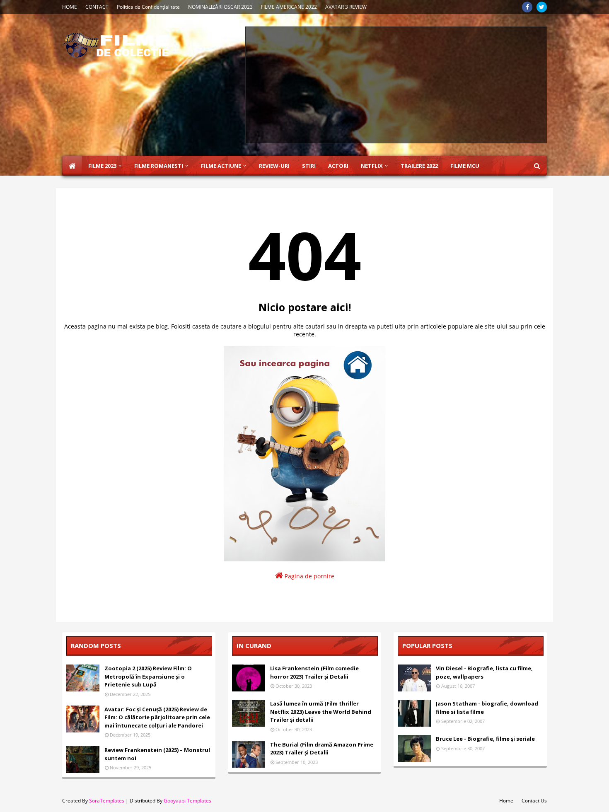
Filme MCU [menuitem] (464, 165)
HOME (69, 6)
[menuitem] (72, 166)
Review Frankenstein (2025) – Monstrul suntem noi (157, 754)
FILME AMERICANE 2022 (289, 6)
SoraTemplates (106, 800)
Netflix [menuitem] (372, 165)
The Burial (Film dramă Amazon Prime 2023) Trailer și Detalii (321, 748)
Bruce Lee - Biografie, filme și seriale (485, 738)
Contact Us (534, 800)
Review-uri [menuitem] (274, 165)
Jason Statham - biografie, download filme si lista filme (487, 707)
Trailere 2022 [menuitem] (419, 165)
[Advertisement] (396, 85)
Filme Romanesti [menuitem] (158, 165)
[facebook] (527, 7)
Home (506, 800)
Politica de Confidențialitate (148, 6)
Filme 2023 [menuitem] (102, 165)
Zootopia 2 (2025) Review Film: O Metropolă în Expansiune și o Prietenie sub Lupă (148, 676)
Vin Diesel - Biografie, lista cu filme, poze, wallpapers (484, 672)
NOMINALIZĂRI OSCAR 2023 (220, 6)
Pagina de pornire (308, 576)
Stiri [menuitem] (309, 165)
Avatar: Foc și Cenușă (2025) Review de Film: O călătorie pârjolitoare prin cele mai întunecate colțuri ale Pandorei (157, 717)
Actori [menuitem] (338, 165)
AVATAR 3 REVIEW (346, 6)
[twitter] (541, 7)
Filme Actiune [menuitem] (221, 165)
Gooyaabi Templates (187, 800)
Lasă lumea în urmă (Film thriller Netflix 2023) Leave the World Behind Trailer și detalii (320, 711)
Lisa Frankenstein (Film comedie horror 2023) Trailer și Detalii (314, 672)
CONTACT (97, 6)
